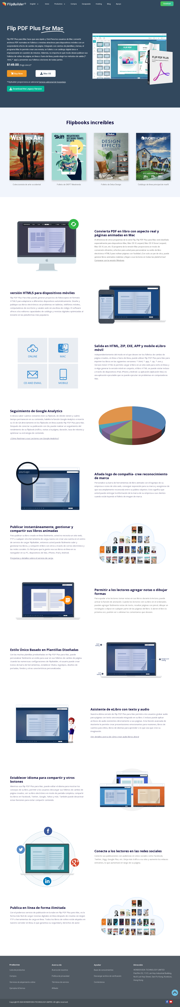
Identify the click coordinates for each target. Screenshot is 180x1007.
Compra (74, 4)
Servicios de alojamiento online (22, 982)
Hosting (99, 4)
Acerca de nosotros (60, 970)
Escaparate (86, 4)
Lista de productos (17, 970)
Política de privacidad (60, 976)
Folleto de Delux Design (111, 184)
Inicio (47, 4)
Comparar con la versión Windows (109, 260)
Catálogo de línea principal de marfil (153, 184)
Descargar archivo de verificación (107, 976)
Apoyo (118, 4)
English (33, 4)
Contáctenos (99, 982)
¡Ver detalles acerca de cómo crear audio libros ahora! (115, 736)
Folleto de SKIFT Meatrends (69, 184)
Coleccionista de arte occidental (27, 184)
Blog (109, 4)
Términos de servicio (60, 982)
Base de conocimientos (103, 970)
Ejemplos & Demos (17, 988)
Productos (58, 4)
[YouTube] (170, 1002)
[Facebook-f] (167, 1002)
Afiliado (55, 988)
